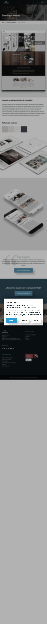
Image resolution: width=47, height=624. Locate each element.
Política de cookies (25, 310)
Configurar (24, 320)
